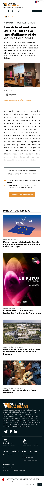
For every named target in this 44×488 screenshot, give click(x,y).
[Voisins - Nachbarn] (5, 17)
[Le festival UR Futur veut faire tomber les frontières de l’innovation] (22, 279)
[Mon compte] (27, 11)
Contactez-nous (28, 457)
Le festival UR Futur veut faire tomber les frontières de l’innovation (22, 312)
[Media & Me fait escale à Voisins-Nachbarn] (22, 372)
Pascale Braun (9, 100)
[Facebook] (11, 431)
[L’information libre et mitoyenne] (13, 4)
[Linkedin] (15, 431)
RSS (25, 443)
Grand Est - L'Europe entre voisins (14, 470)
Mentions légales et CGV (30, 460)
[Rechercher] (12, 11)
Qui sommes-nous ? (29, 455)
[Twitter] (6, 431)
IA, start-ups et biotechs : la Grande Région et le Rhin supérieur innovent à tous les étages (22, 244)
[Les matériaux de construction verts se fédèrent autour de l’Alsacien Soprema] (22, 332)
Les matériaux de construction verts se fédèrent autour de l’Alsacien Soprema (21, 351)
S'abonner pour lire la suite (22, 195)
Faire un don (8, 455)
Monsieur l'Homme (10, 468)
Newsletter (8, 443)
